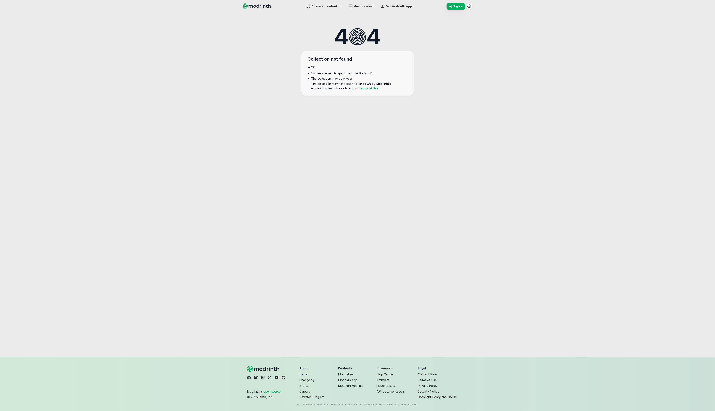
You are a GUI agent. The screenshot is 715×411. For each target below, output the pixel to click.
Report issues (386, 385)
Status (304, 385)
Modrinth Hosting (350, 385)
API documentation (390, 391)
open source (272, 391)
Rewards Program (311, 397)
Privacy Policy (427, 385)
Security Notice (428, 391)
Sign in (458, 6)
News (303, 374)
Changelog (306, 380)
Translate (383, 380)
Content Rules (428, 374)
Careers (304, 391)
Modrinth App (347, 380)
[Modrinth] (263, 369)
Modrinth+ (345, 374)
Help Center (385, 374)
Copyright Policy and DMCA (437, 397)
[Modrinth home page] (257, 7)
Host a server (364, 6)
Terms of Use (368, 88)
